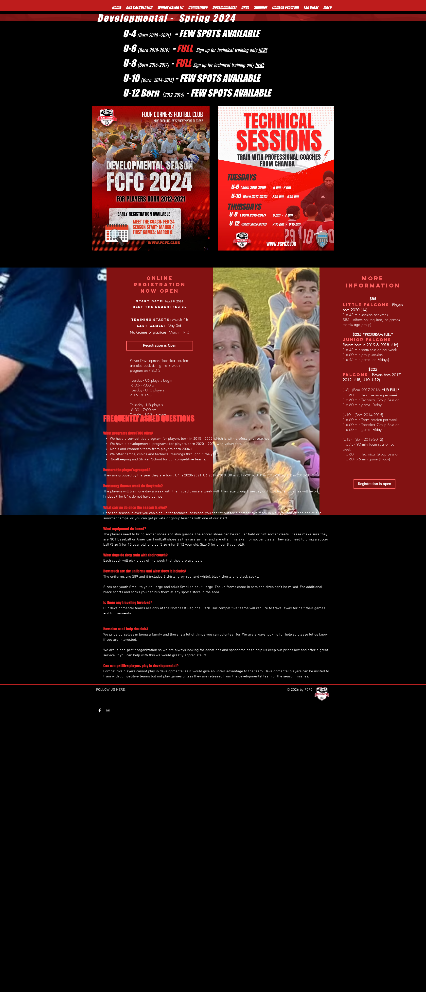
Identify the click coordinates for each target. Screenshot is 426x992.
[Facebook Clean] (100, 710)
